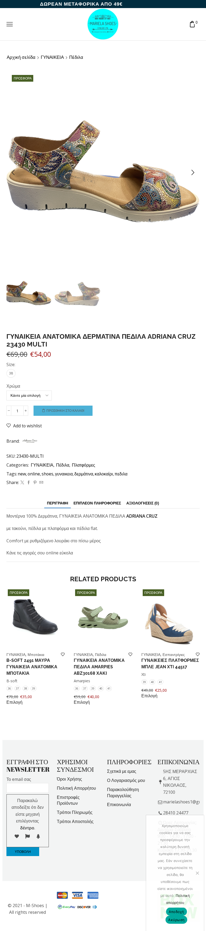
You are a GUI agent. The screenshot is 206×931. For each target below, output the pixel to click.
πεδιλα (121, 474)
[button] (13, 172)
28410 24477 (175, 813)
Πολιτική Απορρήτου (76, 788)
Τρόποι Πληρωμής (75, 812)
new (22, 474)
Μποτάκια (36, 654)
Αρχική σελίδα (21, 57)
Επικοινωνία (119, 804)
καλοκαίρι (104, 474)
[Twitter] (22, 482)
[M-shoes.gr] (103, 23)
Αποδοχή (176, 912)
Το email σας (18, 779)
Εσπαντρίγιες (174, 654)
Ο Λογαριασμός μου (126, 780)
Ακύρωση (176, 920)
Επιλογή (14, 702)
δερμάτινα (83, 474)
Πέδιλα (76, 57)
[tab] (57, 503)
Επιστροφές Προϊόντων (68, 800)
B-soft (11, 680)
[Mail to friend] (40, 482)
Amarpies (82, 680)
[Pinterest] (35, 482)
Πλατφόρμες (83, 465)
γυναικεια (64, 474)
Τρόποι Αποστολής (75, 821)
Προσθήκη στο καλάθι (65, 410)
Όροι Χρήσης (69, 779)
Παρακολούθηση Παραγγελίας (123, 792)
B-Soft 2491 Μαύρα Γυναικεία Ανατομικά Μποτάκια (31, 667)
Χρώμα (13, 386)
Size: (10, 364)
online (34, 474)
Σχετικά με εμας (121, 771)
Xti (143, 674)
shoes (47, 474)
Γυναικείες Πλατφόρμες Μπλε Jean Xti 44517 (170, 663)
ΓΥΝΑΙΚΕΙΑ (52, 57)
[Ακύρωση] (197, 873)
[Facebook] (28, 482)
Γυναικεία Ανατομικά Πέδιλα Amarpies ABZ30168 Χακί (99, 667)
